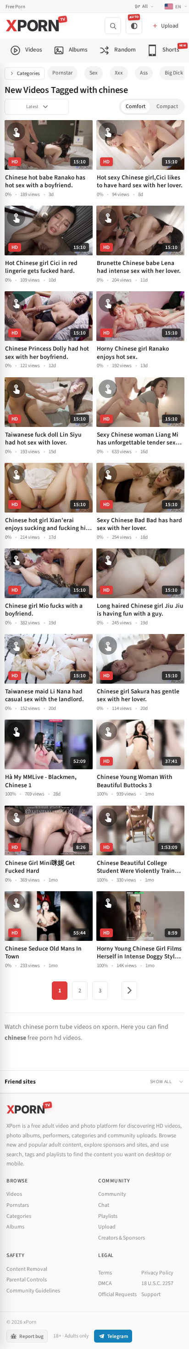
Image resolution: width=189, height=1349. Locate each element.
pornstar (62, 73)
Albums (15, 1227)
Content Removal (26, 1269)
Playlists (107, 1216)
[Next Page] (129, 990)
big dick (174, 73)
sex (93, 73)
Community (112, 1194)
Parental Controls (26, 1280)
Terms (105, 1273)
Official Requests (117, 1294)
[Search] (113, 25)
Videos (14, 1194)
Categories (28, 73)
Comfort (135, 106)
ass (144, 73)
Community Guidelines (33, 1291)
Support (151, 1294)
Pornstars (17, 1205)
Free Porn (15, 6)
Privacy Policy (157, 1273)
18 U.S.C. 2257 (157, 1283)
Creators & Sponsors (121, 1238)
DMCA (105, 1283)
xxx (119, 73)
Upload (107, 1227)
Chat (103, 1205)
